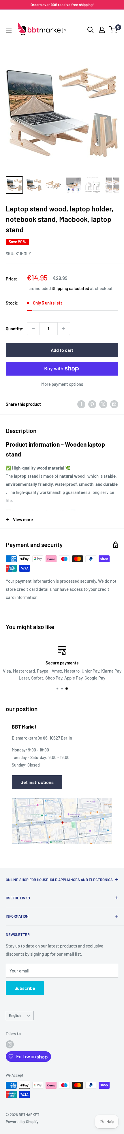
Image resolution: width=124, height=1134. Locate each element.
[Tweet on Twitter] (103, 404)
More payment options (62, 384)
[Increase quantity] (64, 329)
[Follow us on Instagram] (10, 1044)
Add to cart (62, 350)
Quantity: (14, 328)
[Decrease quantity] (33, 329)
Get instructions (37, 782)
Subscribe (24, 988)
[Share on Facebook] (81, 404)
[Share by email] (114, 404)
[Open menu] (9, 30)
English (15, 1015)
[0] (113, 29)
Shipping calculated (70, 288)
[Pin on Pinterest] (92, 404)
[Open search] (90, 30)
